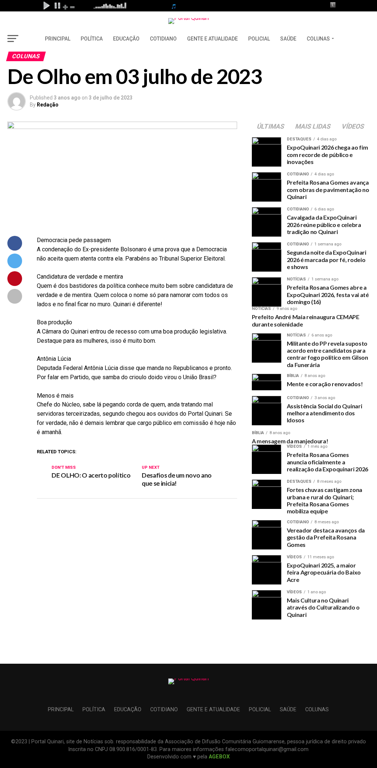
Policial (259, 39)
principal (57, 39)
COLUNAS (318, 39)
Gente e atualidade (212, 39)
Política (92, 39)
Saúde (288, 39)
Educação (126, 39)
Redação (48, 105)
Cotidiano (163, 39)
